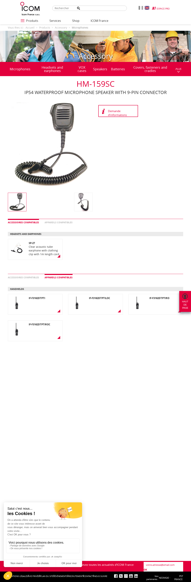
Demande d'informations (117, 113)
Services (55, 21)
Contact (88, 576)
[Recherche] (78, 8)
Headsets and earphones (52, 69)
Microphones (20, 69)
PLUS (178, 69)
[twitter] (121, 576)
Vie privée (34, 576)
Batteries (118, 69)
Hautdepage (185, 304)
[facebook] (116, 576)
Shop (75, 21)
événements (60, 576)
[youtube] (131, 576)
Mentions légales (18, 576)
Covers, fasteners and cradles (150, 69)
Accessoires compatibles (23, 222)
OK (145, 569)
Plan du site (46, 576)
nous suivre (100, 576)
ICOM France (99, 21)
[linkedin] (136, 576)
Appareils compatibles (59, 222)
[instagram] (126, 576)
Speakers (100, 69)
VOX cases (82, 69)
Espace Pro (163, 8)
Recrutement (75, 576)
